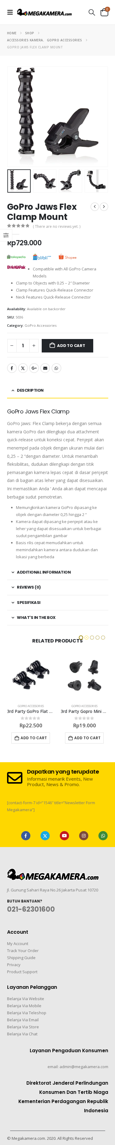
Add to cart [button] (34, 737)
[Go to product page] (31, 675)
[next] (104, 206)
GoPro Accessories (40, 325)
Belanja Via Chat (22, 1034)
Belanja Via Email (23, 1020)
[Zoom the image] (53, 872)
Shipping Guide (21, 957)
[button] (12, 12)
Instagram (83, 835)
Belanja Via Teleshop (26, 1012)
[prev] (94, 206)
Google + (34, 368)
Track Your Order (23, 950)
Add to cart (71, 345)
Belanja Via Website (25, 998)
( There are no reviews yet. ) (56, 226)
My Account (17, 943)
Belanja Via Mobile (24, 1005)
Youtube (64, 835)
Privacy (14, 964)
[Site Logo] (44, 12)
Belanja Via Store (23, 1027)
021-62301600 (31, 909)
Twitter (23, 368)
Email (45, 368)
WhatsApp (56, 368)
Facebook (12, 368)
